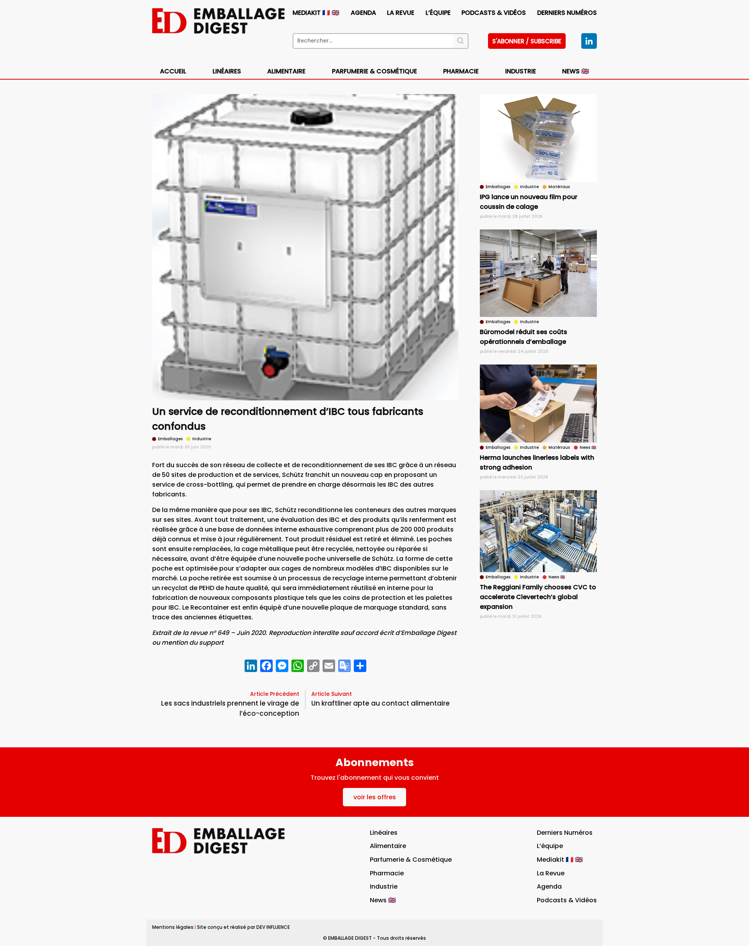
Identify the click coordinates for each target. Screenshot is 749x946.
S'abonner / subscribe (526, 41)
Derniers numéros (567, 12)
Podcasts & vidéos (493, 12)
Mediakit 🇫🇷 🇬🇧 (316, 12)
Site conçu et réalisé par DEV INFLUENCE (243, 927)
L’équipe (438, 12)
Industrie (384, 886)
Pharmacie (461, 71)
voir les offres (374, 797)
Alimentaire (286, 71)
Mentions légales (172, 927)
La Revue (400, 12)
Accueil (173, 71)
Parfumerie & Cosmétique (374, 71)
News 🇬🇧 (575, 71)
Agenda (363, 12)
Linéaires (227, 71)
